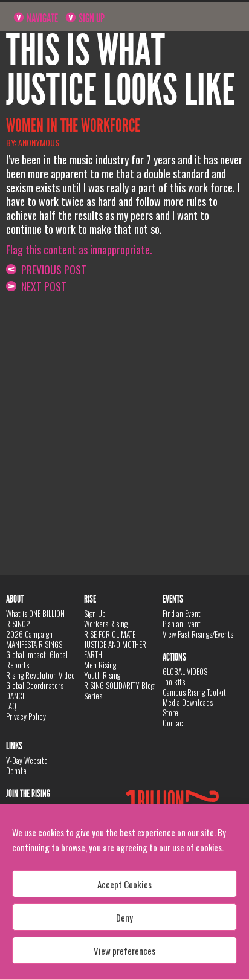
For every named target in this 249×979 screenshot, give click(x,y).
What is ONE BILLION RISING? (35, 618)
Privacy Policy (26, 716)
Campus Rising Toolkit (194, 692)
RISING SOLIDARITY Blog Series (119, 690)
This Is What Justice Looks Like (120, 70)
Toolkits (174, 682)
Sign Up (91, 18)
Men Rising (100, 665)
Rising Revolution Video (40, 675)
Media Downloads (188, 702)
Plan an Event (182, 624)
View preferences (124, 950)
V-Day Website (27, 760)
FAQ (11, 706)
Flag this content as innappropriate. (79, 249)
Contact (174, 723)
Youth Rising (102, 675)
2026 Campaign (29, 634)
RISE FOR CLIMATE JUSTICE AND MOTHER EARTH (115, 644)
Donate (16, 770)
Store (170, 712)
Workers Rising (106, 624)
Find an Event (182, 613)
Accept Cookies (124, 884)
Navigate (41, 18)
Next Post (41, 286)
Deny (124, 917)
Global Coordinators (34, 685)
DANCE (15, 696)
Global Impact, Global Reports (37, 659)
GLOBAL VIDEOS (185, 671)
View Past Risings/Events (198, 634)
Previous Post (51, 269)
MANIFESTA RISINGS (34, 644)
